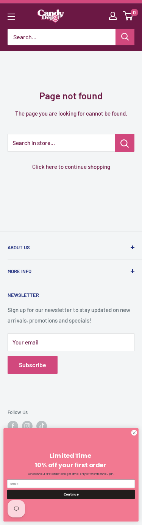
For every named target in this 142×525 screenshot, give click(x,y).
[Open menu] (11, 17)
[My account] (113, 16)
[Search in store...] (124, 143)
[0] (128, 15)
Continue (71, 494)
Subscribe (32, 364)
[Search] (124, 37)
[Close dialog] (134, 433)
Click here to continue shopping (71, 166)
